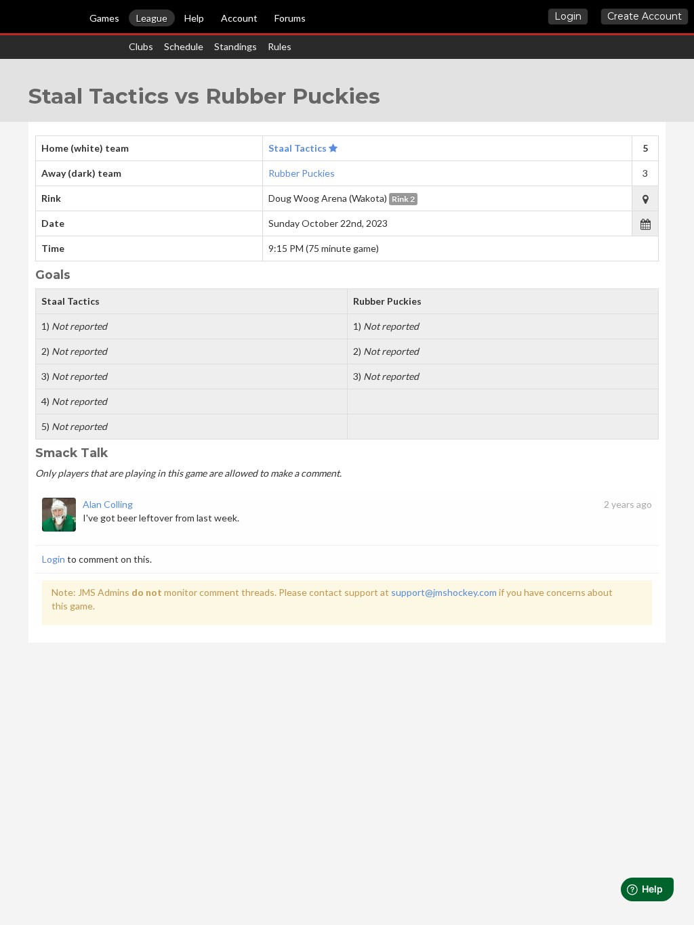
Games (104, 18)
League (151, 18)
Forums (290, 18)
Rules (279, 46)
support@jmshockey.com (444, 592)
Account (239, 18)
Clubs (141, 46)
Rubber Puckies (301, 173)
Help (194, 18)
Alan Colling (108, 504)
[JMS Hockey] (6, 19)
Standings (235, 46)
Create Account (644, 16)
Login (567, 16)
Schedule (183, 46)
